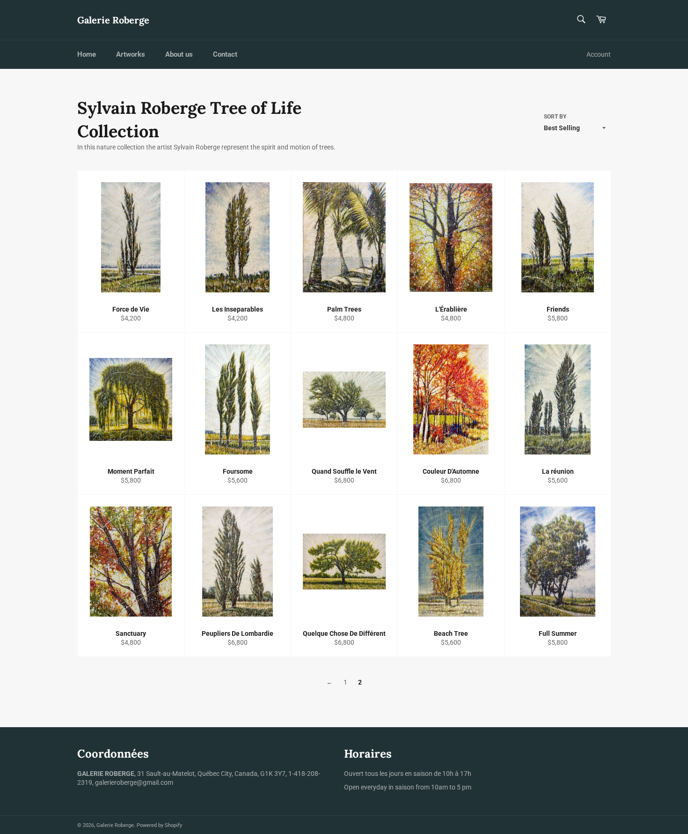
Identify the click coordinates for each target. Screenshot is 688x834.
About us (179, 54)
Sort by (555, 116)
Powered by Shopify (159, 825)
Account (598, 54)
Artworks (130, 54)
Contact (225, 54)
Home (86, 54)
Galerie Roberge (113, 20)
